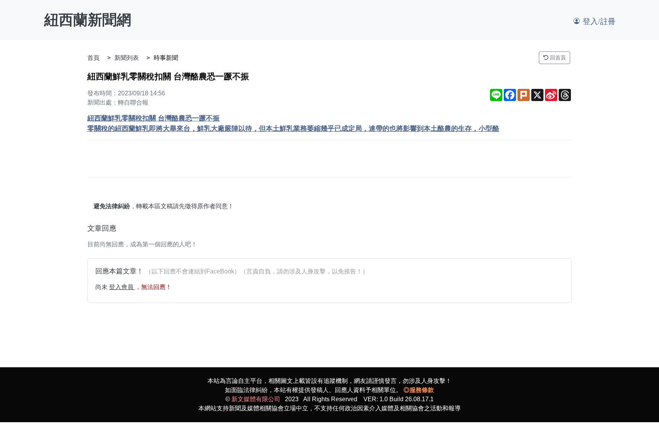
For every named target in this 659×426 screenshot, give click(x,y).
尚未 (102, 287)
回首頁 (557, 58)
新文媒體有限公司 (255, 399)
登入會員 (122, 287)
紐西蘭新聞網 (87, 20)
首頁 (93, 58)
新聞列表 (126, 58)
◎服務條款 (418, 390)
